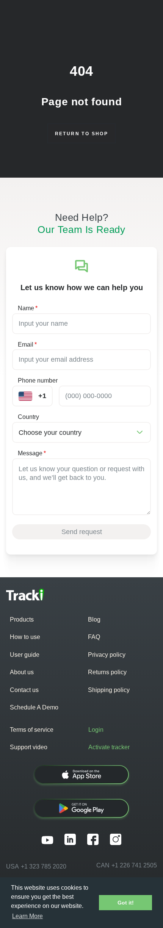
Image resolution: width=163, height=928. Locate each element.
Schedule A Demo (34, 707)
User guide (24, 654)
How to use (25, 637)
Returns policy (107, 672)
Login (95, 729)
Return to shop (81, 133)
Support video (28, 747)
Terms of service (31, 729)
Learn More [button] (27, 916)
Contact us (24, 690)
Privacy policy (106, 654)
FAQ (94, 637)
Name (28, 308)
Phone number (38, 380)
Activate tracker (109, 747)
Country (28, 417)
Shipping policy (109, 690)
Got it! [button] (126, 903)
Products (22, 619)
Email (27, 344)
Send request (81, 532)
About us (22, 672)
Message (32, 453)
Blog (94, 619)
